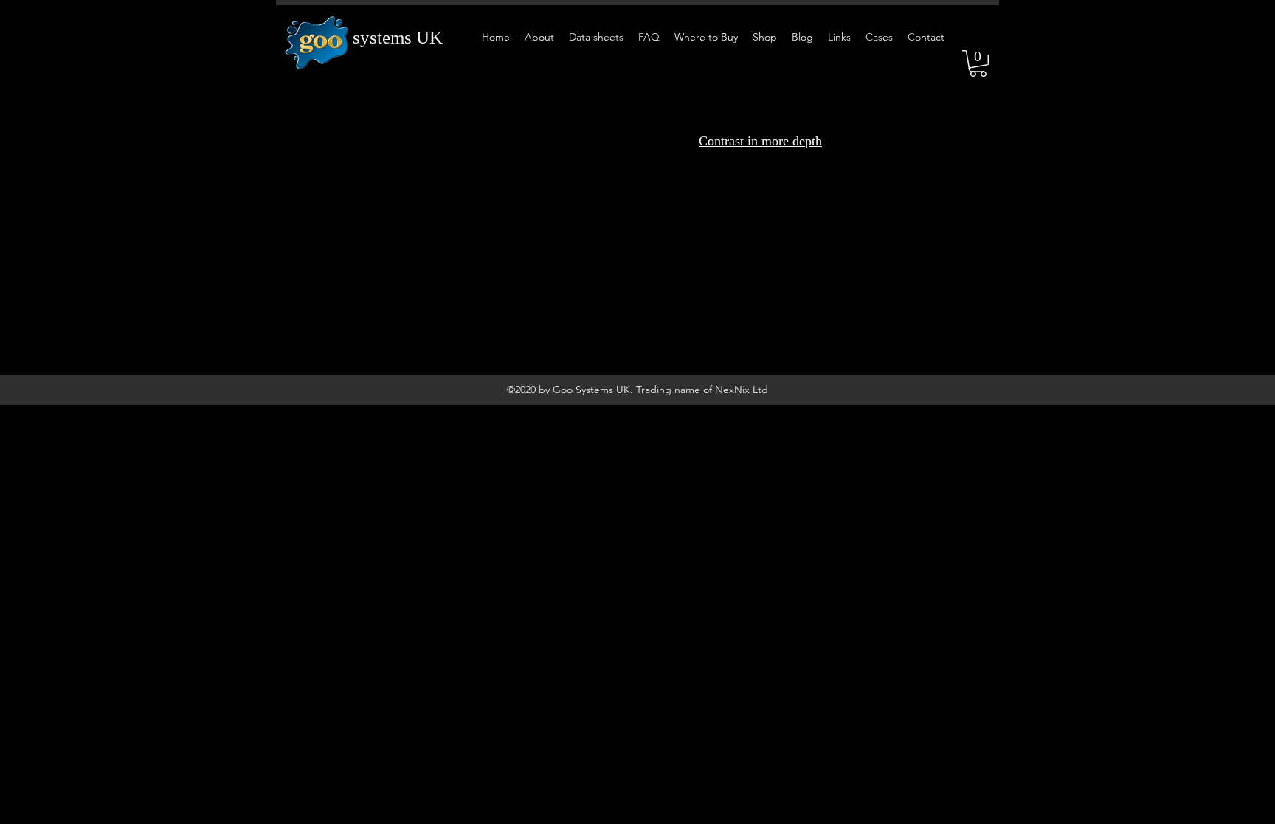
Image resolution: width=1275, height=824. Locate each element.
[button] (978, 63)
